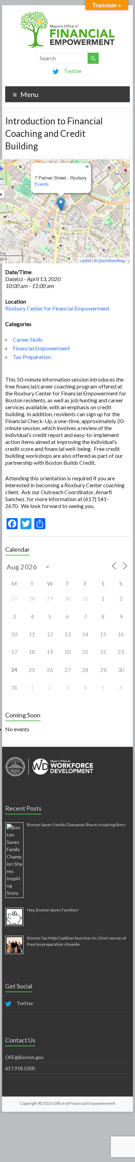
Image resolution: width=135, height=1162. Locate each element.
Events (42, 184)
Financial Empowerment (41, 348)
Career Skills (28, 339)
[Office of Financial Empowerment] (67, 13)
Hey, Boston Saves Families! (53, 909)
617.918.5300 (20, 1068)
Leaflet (85, 260)
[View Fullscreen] (120, 169)
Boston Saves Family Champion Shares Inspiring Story (76, 824)
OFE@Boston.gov (24, 1057)
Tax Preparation (32, 356)
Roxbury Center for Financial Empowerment (57, 308)
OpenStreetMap (111, 260)
